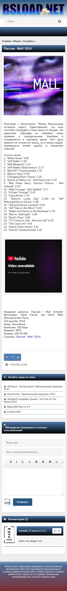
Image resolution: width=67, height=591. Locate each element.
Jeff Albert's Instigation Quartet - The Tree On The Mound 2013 (30, 400)
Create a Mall (14, 412)
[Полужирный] (11, 462)
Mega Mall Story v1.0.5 (18, 407)
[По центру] (43, 462)
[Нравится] (18, 357)
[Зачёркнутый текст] (29, 462)
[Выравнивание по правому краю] (50, 462)
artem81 (23, 531)
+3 (12, 357)
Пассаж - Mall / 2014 (28, 336)
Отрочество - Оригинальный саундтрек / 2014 (31, 394)
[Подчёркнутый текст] (23, 462)
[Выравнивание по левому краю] (36, 462)
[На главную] (33, 8)
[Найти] (59, 21)
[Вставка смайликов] (57, 462)
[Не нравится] (7, 357)
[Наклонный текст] (16, 462)
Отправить (22, 502)
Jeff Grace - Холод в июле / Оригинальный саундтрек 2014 (33, 387)
